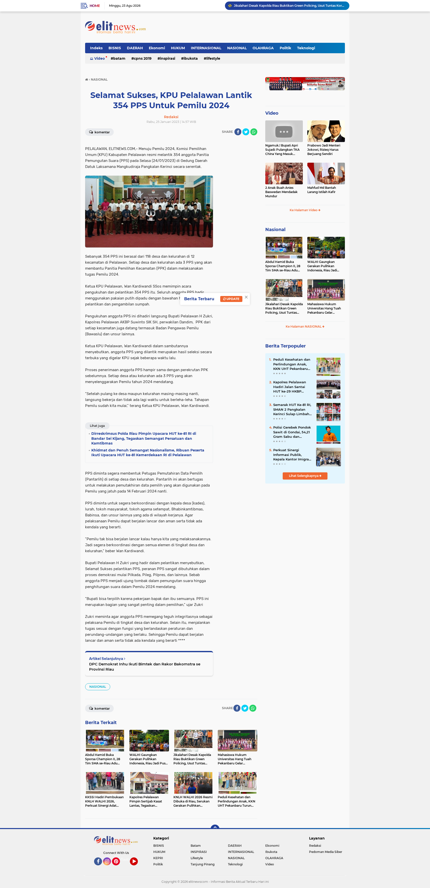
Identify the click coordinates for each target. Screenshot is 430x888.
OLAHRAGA (263, 48)
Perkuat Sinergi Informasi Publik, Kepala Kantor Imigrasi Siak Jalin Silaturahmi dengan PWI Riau (292, 454)
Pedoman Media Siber (325, 852)
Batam (119, 58)
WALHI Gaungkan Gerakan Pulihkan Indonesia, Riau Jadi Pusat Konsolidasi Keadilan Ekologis (322, 266)
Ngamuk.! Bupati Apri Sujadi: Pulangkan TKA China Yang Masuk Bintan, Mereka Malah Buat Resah (282, 150)
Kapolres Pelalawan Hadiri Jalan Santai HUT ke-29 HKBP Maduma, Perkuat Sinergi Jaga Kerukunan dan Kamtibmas (289, 387)
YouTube (137, 867)
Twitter (127, 859)
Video (99, 58)
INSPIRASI (167, 58)
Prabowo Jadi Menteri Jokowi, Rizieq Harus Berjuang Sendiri (323, 150)
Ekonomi (157, 48)
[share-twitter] (245, 131)
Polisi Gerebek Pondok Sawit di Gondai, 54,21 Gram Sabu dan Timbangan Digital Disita (292, 432)
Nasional (275, 229)
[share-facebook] (237, 131)
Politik (285, 48)
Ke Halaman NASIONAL (304, 326)
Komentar (102, 132)
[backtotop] (215, 829)
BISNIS (114, 48)
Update (232, 299)
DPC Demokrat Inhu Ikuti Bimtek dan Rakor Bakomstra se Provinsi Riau (144, 667)
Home (95, 5)
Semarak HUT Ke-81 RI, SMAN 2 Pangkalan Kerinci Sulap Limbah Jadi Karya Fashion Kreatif (292, 409)
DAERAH (135, 48)
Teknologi (306, 48)
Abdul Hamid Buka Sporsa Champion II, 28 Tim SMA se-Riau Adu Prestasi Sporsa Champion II (282, 266)
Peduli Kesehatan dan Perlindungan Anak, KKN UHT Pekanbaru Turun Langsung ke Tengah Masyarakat (291, 364)
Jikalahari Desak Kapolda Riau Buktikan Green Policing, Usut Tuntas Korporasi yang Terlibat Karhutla (289, 5)
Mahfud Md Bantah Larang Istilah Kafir (321, 190)
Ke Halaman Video (304, 210)
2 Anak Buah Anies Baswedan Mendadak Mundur (281, 192)
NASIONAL (237, 48)
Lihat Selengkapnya (304, 476)
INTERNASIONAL (206, 48)
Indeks (96, 48)
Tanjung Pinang (203, 864)
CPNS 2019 (143, 58)
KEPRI (158, 858)
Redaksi (315, 845)
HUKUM (178, 48)
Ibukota (191, 58)
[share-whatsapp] (253, 131)
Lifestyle (213, 58)
